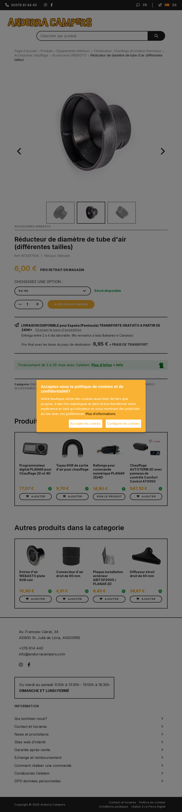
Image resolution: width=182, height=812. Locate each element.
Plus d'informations (100, 413)
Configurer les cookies (123, 423)
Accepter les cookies (85, 423)
